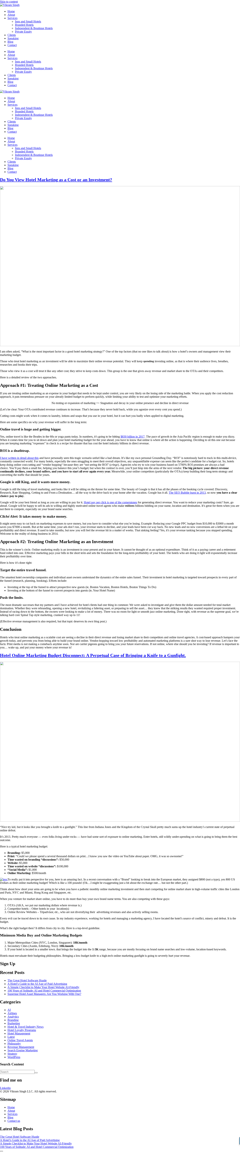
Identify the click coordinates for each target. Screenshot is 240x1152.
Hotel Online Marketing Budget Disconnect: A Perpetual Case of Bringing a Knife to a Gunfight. (93, 655)
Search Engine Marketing (23, 1050)
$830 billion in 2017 (133, 436)
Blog (10, 41)
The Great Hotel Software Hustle (27, 980)
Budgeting (14, 1023)
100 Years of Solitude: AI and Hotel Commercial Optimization (44, 990)
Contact (12, 45)
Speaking (13, 38)
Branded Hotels (24, 24)
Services (12, 18)
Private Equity (23, 31)
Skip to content (9, 1)
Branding (13, 1020)
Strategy (12, 1053)
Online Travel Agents (20, 1040)
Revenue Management (21, 1047)
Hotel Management (19, 1033)
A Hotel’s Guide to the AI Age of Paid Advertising (37, 983)
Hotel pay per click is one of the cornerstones (110, 502)
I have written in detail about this (19, 458)
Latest (11, 1036)
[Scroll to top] (1, 1151)
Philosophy (14, 1043)
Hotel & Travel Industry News (26, 1026)
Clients (12, 35)
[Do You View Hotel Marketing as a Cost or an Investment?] (120, 345)
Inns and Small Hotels (28, 21)
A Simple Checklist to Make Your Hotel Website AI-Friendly (43, 987)
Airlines (12, 1013)
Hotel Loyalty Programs (22, 1030)
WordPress (14, 1057)
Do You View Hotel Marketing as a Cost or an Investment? (56, 179)
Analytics (13, 1016)
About (11, 14)
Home (11, 11)
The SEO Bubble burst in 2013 (187, 492)
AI (9, 1009)
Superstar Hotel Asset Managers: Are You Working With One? (44, 994)
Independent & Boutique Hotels (34, 28)
